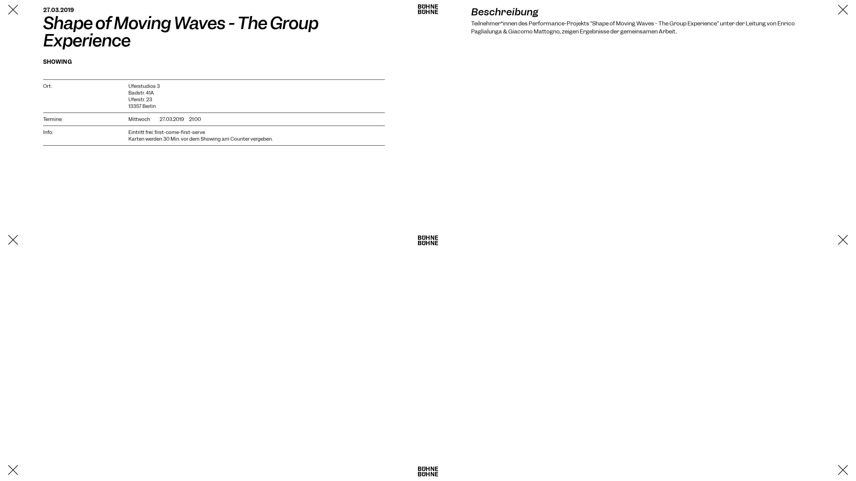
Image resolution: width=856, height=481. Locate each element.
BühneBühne (428, 9)
